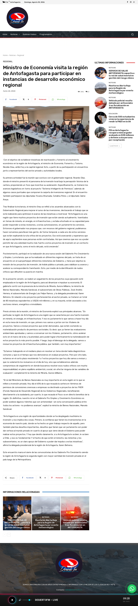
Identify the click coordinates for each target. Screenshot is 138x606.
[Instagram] (130, 2)
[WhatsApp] (134, 2)
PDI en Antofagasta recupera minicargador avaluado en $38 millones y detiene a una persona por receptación (121, 135)
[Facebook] (127, 2)
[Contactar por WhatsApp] (132, 588)
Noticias (12, 55)
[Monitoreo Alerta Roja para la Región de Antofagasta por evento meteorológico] (46, 513)
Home (5, 55)
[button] (132, 34)
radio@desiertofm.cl (73, 590)
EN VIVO (126, 601)
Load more (114, 146)
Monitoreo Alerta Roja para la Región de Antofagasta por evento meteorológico (46, 524)
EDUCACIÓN (113, 113)
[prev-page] (4, 534)
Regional (20, 55)
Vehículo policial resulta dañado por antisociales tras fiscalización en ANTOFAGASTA (75, 524)
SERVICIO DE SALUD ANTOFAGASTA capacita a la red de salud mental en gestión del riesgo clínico (17, 524)
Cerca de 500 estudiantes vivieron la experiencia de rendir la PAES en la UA (122, 119)
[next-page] (9, 534)
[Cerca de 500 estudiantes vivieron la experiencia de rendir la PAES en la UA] (101, 118)
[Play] (12, 600)
